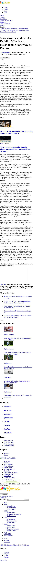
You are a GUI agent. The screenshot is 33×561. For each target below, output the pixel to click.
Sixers (5, 11)
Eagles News (11, 525)
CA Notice (7, 471)
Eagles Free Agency (13, 529)
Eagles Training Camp (6, 28)
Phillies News (11, 512)
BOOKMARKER (5, 58)
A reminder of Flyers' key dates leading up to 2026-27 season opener (17, 381)
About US (7, 461)
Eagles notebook (9, 349)
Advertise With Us (9, 469)
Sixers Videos (11, 509)
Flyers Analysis (11, 521)
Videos (2, 15)
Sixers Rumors (11, 507)
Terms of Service (8, 466)
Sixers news (3, 128)
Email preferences (5, 24)
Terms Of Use (8, 479)
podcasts (6, 540)
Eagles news (7, 363)
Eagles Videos (11, 530)
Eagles (6, 7)
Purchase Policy (8, 474)
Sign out (2, 25)
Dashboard (3, 22)
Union (5, 532)
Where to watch (8, 440)
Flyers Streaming (8, 444)
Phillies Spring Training (14, 514)
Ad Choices (7, 476)
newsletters (7, 542)
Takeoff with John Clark (22, 30)
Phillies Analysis (9, 334)
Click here (3, 284)
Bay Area (6, 453)
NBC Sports (25, 545)
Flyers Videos (11, 522)
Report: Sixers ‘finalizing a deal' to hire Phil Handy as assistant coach (16, 132)
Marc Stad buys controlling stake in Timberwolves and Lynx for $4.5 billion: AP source (15, 149)
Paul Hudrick (6, 52)
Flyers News (11, 519)
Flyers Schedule (10, 30)
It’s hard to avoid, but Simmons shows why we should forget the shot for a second (17, 302)
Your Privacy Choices (11, 481)
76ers (5, 504)
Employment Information (11, 472)
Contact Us (7, 463)
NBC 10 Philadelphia (6, 545)
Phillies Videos (11, 516)
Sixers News (11, 506)
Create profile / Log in (6, 20)
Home (5, 503)
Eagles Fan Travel (10, 32)
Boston (6, 455)
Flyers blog (7, 377)
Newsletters (3, 19)
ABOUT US (7, 534)
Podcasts (2, 17)
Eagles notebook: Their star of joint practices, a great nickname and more (17, 353)
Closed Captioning (9, 477)
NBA (1, 143)
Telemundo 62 (17, 545)
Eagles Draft (11, 527)
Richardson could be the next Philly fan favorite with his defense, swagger (17, 316)
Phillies (6, 9)
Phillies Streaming (18, 28)
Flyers (5, 12)
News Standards (8, 464)
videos (5, 538)
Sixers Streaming (8, 442)
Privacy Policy (8, 467)
